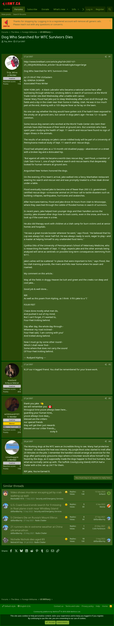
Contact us (58, 606)
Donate (45, 9)
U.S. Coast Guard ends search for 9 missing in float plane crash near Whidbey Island (36, 506)
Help (98, 606)
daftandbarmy (16, 511)
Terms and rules (72, 606)
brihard (102, 494)
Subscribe (32, 9)
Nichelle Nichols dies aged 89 (28, 539)
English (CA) (25, 606)
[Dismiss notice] (109, 21)
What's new (59, 9)
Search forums (19, 14)
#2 (110, 364)
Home (7, 9)
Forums (18, 9)
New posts (6, 14)
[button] (67, 9)
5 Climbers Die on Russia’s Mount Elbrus (34, 517)
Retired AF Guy (17, 542)
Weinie (102, 507)
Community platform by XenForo (57, 611)
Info (74, 9)
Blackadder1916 (17, 498)
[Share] (106, 56)
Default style (9, 606)
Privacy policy (88, 606)
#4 (110, 441)
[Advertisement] (36, 48)
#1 (110, 56)
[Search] (110, 9)
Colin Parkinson (98, 528)
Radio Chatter (40, 520)
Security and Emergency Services (49, 498)
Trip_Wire (8, 41)
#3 (110, 398)
